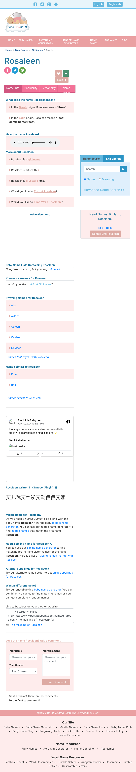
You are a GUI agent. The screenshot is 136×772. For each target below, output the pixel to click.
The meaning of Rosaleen (26, 624)
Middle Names (69, 727)
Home (12, 40)
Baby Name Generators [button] (45, 42)
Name (90, 179)
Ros (13, 384)
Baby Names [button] (26, 40)
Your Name (15, 650)
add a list (54, 269)
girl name (34, 159)
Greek (23, 107)
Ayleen (15, 316)
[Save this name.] (58, 73)
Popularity (30, 88)
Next (60, 79)
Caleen (15, 326)
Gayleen (16, 348)
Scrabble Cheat (14, 762)
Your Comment (51, 650)
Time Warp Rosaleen (47, 202)
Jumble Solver (67, 762)
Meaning (107, 179)
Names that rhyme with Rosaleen (28, 357)
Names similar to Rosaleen (24, 398)
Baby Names (21, 50)
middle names (20, 530)
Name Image (66, 88)
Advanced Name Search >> (104, 190)
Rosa (14, 374)
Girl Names (37, 50)
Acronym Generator (55, 748)
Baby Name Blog (22, 731)
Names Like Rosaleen (105, 233)
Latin (22, 117)
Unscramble (113, 762)
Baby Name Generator (40, 727)
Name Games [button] (93, 42)
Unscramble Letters (74, 766)
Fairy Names (29, 748)
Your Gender (16, 665)
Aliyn (14, 305)
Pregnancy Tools (49, 731)
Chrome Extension (68, 735)
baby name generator (47, 589)
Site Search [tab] (113, 158)
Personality (49, 88)
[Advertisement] (84, 20)
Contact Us (92, 731)
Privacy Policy (115, 731)
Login (97, 4)
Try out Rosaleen (45, 191)
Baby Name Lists (94, 727)
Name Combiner (84, 748)
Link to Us (73, 731)
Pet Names (107, 748)
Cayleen (16, 337)
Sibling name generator (41, 547)
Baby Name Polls (121, 727)
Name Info (13, 88)
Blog (124, 40)
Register (113, 4)
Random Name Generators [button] (71, 42)
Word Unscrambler (41, 762)
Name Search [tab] (92, 158)
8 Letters (32, 180)
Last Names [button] (110, 40)
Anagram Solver (91, 762)
